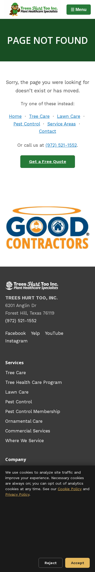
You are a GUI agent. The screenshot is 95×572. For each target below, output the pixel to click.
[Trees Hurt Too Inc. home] (32, 9)
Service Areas (61, 123)
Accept (77, 563)
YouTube (54, 333)
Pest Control (26, 123)
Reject (50, 563)
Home (15, 116)
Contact (47, 131)
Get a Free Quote (47, 161)
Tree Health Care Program (33, 382)
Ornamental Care (23, 421)
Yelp (35, 333)
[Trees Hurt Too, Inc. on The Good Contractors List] (47, 228)
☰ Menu (79, 9)
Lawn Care (68, 116)
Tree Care (39, 116)
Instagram (16, 340)
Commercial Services (27, 430)
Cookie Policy (70, 489)
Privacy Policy (17, 494)
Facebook (15, 333)
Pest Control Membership (32, 411)
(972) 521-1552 (61, 145)
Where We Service (24, 440)
